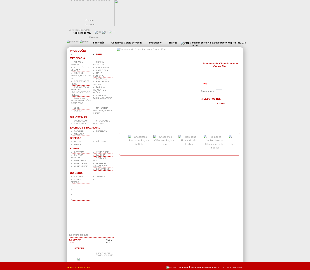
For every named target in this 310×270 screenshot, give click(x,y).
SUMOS (77, 144)
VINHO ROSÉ (102, 152)
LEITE (76, 108)
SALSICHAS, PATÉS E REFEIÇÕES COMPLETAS (81, 100)
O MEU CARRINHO (84, 230)
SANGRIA (100, 155)
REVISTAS (78, 176)
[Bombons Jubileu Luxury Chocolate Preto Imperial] (214, 147)
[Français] (105, 32)
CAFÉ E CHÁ (102, 70)
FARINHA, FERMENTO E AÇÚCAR (99, 90)
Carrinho (79, 248)
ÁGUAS (77, 142)
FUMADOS (79, 134)
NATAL (99, 54)
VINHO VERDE (81, 166)
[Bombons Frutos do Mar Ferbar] (189, 144)
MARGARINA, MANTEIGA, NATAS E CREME (102, 110)
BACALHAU (79, 131)
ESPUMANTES (102, 169)
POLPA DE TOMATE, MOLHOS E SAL (81, 75)
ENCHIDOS (101, 131)
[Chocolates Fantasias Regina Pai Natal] (139, 144)
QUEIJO (78, 111)
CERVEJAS (79, 152)
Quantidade (208, 91)
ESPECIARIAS (102, 67)
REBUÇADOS (80, 124)
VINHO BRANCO (81, 163)
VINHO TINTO (80, 160)
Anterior (121, 144)
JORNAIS (100, 176)
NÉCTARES (101, 142)
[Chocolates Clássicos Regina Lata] (164, 144)
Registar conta (82, 32)
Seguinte (237, 144)
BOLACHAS (101, 79)
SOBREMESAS (81, 121)
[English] (97, 32)
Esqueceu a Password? (79, 30)
